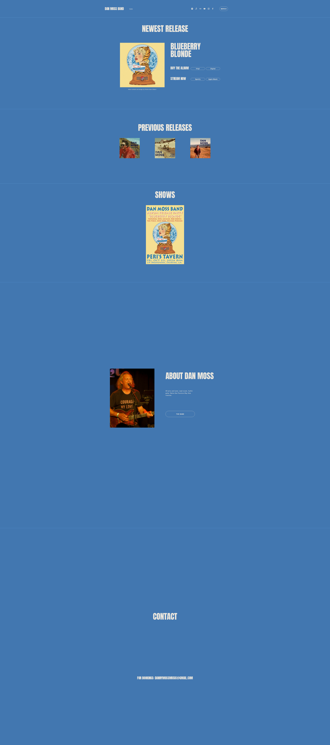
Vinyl (198, 69)
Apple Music (213, 79)
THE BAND (180, 414)
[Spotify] (192, 9)
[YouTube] (204, 9)
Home (131, 9)
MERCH (223, 9)
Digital (212, 69)
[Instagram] (209, 9)
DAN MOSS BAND (114, 8)
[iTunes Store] (196, 9)
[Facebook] (213, 9)
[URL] (200, 9)
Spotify (198, 79)
